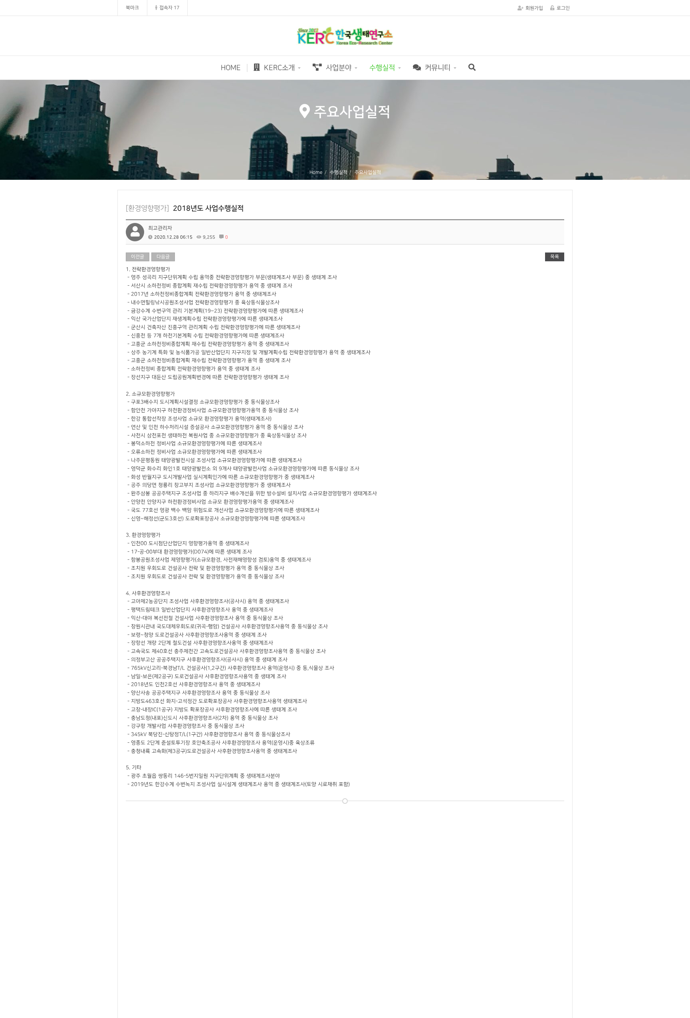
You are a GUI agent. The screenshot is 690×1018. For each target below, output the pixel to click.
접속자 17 (169, 7)
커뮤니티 (436, 68)
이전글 (137, 256)
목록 (554, 256)
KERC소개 (278, 68)
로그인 (563, 8)
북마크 (132, 7)
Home (316, 172)
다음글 (163, 256)
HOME (231, 68)
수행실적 (382, 68)
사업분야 (337, 68)
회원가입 (534, 8)
